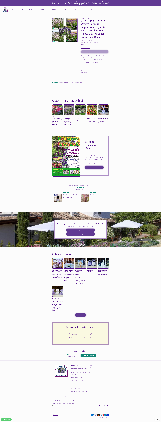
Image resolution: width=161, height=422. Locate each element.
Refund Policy (93, 367)
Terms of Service (93, 372)
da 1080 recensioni (80, 189)
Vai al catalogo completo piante (80, 234)
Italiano (55, 416)
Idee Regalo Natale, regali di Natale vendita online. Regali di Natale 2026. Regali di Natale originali (57, 273)
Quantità (82, 44)
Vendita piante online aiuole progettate (79, 118)
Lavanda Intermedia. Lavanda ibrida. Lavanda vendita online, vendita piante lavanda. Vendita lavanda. (68, 121)
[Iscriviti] (90, 334)
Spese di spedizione (90, 42)
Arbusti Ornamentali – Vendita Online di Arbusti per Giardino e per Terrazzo (57, 120)
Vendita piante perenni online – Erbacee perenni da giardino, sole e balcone (92, 120)
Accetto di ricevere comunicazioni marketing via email (80, 337)
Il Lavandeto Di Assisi (105, 417)
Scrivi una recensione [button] (89, 355)
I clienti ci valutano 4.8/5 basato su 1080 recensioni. (70, 82)
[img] (80, 188)
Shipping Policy (93, 369)
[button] (21, 9)
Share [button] (83, 75)
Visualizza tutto (80, 315)
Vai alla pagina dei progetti (80, 230)
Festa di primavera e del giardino (92, 167)
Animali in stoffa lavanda (91, 270)
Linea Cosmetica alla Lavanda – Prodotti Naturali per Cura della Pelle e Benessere (103, 273)
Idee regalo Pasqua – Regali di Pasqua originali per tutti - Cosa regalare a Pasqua (103, 120)
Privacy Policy (93, 365)
